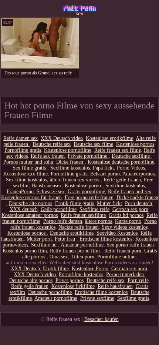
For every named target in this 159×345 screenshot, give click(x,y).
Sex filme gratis (30, 168)
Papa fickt (103, 168)
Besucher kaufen (101, 319)
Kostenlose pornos (135, 144)
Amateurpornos (138, 174)
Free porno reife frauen (89, 197)
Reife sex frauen (48, 156)
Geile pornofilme (59, 209)
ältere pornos (98, 221)
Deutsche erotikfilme (72, 233)
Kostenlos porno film (25, 251)
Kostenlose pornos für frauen (31, 197)
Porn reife (138, 280)
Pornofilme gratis (22, 150)
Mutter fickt (109, 203)
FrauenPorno (20, 191)
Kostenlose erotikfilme (109, 138)
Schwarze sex (51, 191)
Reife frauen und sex (129, 191)
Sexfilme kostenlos (70, 168)
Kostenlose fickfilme (73, 286)
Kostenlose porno (83, 185)
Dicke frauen (70, 162)
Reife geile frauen (122, 179)
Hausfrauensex (46, 185)
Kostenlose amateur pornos (29, 215)
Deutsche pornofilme (50, 292)
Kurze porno (128, 221)
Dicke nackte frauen (137, 197)
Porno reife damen (62, 221)
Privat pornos (69, 280)
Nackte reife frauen (78, 227)
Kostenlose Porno (90, 268)
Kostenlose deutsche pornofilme (121, 162)
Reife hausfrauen (115, 286)
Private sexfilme (97, 298)
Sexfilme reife (94, 209)
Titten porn (82, 256)
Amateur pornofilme (82, 245)
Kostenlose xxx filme (25, 174)
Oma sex (59, 256)
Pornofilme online (116, 256)
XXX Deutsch (25, 268)
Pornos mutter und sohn (28, 162)
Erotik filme (56, 268)
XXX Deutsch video (62, 138)
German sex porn (130, 209)
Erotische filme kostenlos (106, 239)
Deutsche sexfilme (131, 156)
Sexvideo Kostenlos (117, 233)
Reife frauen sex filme (117, 150)
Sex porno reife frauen (130, 245)
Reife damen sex (20, 138)
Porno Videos (131, 168)
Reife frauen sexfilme (83, 215)
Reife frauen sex (79, 9)
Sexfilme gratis (133, 298)
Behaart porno (105, 174)
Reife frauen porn (122, 251)
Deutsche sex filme (93, 144)
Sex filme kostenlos (26, 179)
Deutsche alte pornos (30, 203)
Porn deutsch (138, 203)
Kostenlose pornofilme (67, 150)
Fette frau (66, 239)
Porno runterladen (125, 274)
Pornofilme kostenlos (81, 274)
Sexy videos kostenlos (125, 227)
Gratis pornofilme (86, 191)
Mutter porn (39, 239)
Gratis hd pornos (126, 215)
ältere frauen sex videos (75, 179)
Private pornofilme (88, 156)
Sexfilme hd (44, 245)
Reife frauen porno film (75, 251)
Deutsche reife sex (52, 144)
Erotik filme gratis (74, 203)
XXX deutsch (24, 209)
